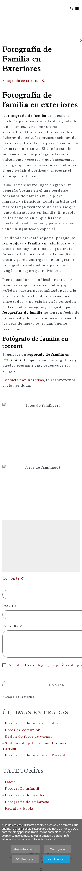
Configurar (57, 849)
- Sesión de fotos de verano (27, 736)
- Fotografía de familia (23, 795)
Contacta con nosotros (23, 380)
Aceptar (58, 859)
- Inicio (9, 782)
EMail (9, 606)
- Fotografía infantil (20, 788)
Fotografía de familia (20, 81)
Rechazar (27, 859)
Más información (26, 849)
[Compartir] (43, 80)
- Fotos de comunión (21, 730)
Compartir (12, 578)
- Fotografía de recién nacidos (30, 723)
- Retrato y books (18, 808)
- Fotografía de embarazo (25, 801)
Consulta (12, 626)
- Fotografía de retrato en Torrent (33, 755)
